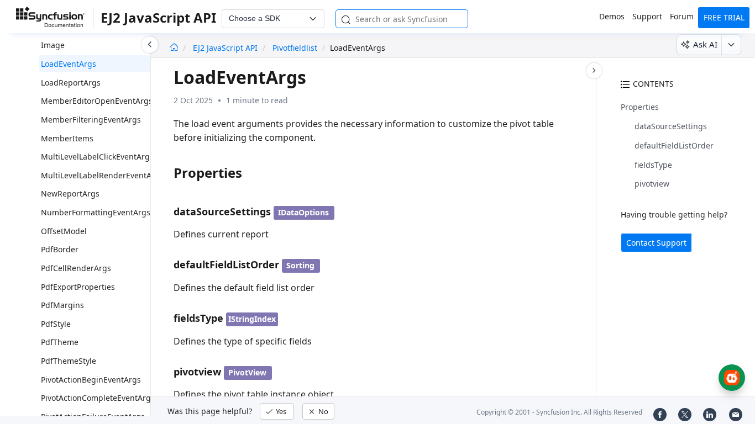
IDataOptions (303, 212)
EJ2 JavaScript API (226, 48)
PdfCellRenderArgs (76, 268)
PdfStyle (56, 324)
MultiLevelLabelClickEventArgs (97, 156)
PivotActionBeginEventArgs (91, 379)
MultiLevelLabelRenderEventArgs (102, 175)
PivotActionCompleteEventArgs (98, 398)
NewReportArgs (70, 193)
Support (647, 16)
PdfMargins (62, 305)
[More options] (731, 45)
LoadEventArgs (68, 64)
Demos (612, 16)
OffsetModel (64, 231)
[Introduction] (174, 48)
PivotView (247, 372)
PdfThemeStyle (68, 361)
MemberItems (67, 138)
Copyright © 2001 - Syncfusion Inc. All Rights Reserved (559, 412)
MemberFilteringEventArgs (91, 119)
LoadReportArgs (71, 82)
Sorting (300, 265)
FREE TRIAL (724, 17)
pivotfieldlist (294, 48)
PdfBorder (59, 249)
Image (53, 45)
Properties (640, 107)
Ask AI (705, 44)
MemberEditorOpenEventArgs (97, 101)
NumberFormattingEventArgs (95, 212)
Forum (682, 16)
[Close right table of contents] (594, 71)
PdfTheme (59, 342)
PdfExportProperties (78, 287)
